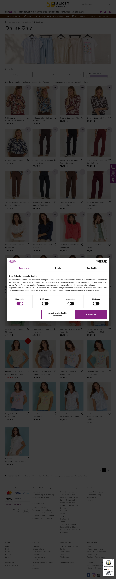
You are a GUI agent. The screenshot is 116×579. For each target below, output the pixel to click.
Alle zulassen (91, 314)
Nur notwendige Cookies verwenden (57, 314)
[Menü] (112, 560)
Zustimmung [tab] (24, 268)
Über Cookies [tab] (92, 268)
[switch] (45, 303)
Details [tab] (58, 268)
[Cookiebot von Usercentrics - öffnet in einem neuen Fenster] (97, 261)
